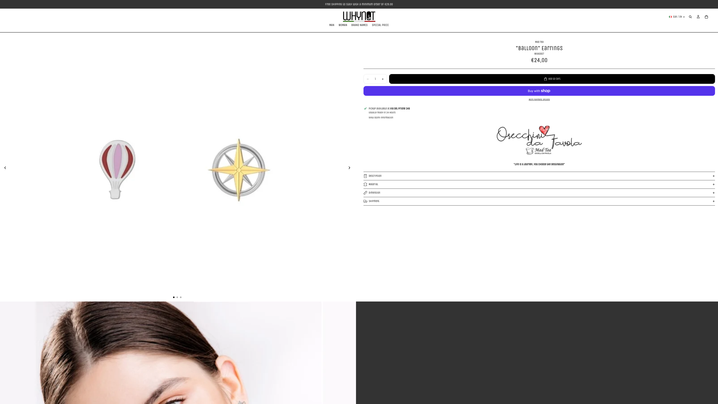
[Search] (690, 17)
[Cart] (706, 17)
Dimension (374, 192)
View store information (381, 117)
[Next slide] (350, 168)
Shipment (374, 201)
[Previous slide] (4, 168)
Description (375, 175)
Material (373, 184)
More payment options (539, 99)
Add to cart (554, 78)
